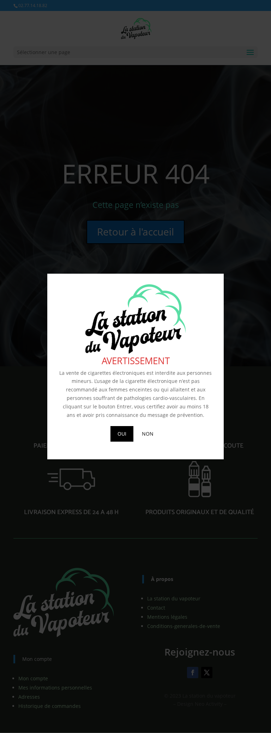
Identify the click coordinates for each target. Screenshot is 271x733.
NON (147, 433)
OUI (122, 433)
